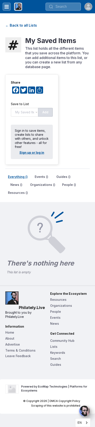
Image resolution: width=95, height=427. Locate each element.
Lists (53, 346)
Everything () (18, 177)
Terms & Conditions (20, 350)
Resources (58, 299)
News (54, 323)
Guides (55, 364)
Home (9, 332)
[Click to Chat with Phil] (84, 411)
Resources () (18, 193)
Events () (41, 177)
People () (69, 185)
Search (55, 358)
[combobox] (83, 422)
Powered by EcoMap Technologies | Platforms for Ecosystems (54, 388)
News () (16, 185)
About (9, 338)
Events (55, 317)
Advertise (12, 344)
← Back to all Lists (21, 25)
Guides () (63, 177)
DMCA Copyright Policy (64, 401)
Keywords (57, 352)
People (55, 311)
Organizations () (42, 185)
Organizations (61, 305)
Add (45, 112)
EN (80, 422)
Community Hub (62, 340)
